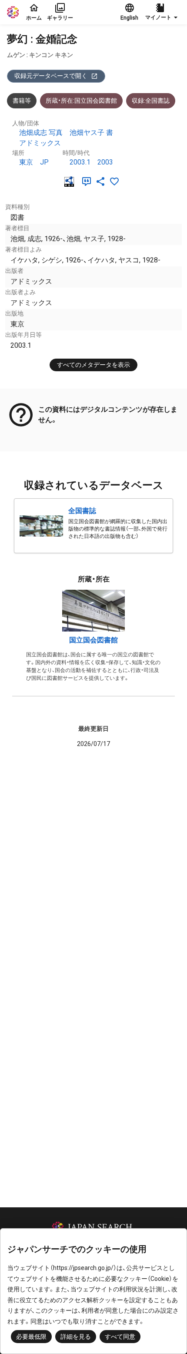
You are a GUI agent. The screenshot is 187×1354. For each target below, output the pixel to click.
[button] (162, 12)
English (129, 18)
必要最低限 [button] (31, 1336)
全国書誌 (82, 511)
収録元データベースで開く (50, 75)
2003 (105, 162)
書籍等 (22, 100)
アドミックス (40, 143)
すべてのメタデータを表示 (93, 364)
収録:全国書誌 (151, 100)
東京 (26, 162)
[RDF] (71, 181)
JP (44, 162)
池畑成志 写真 (41, 132)
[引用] (88, 181)
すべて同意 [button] (120, 1336)
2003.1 (80, 162)
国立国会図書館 (93, 640)
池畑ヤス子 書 (91, 132)
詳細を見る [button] (75, 1336)
